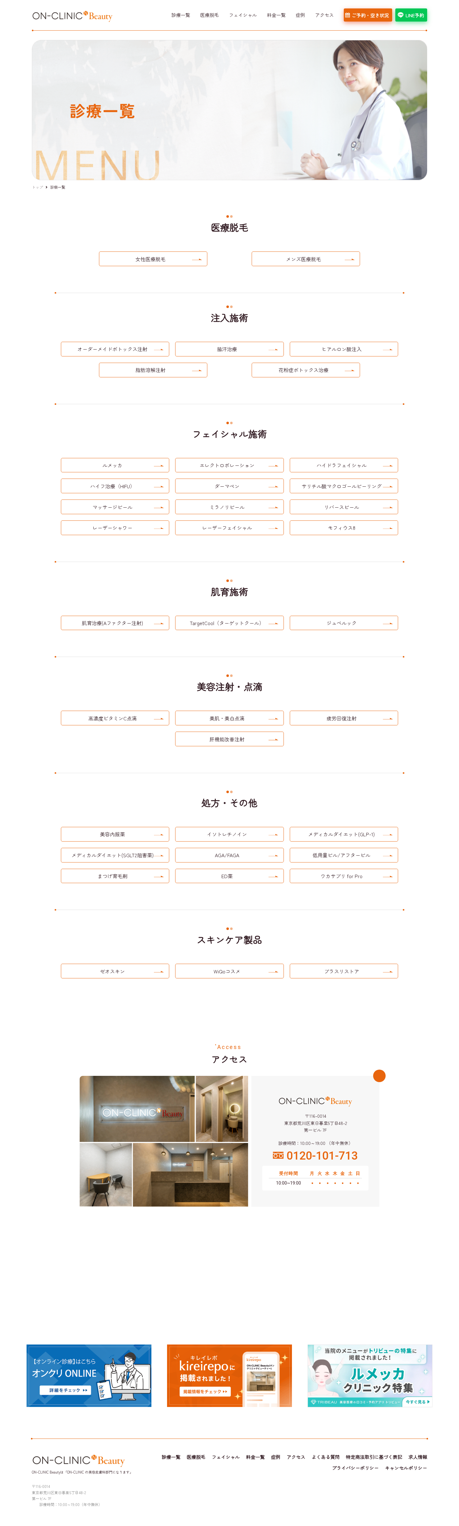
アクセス (324, 15)
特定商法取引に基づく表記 (374, 1456)
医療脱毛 (209, 15)
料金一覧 (276, 15)
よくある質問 (326, 1456)
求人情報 (417, 1456)
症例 (300, 15)
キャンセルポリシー (406, 1467)
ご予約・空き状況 (370, 15)
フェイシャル (243, 15)
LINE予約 (415, 15)
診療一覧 (180, 15)
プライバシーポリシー (355, 1467)
